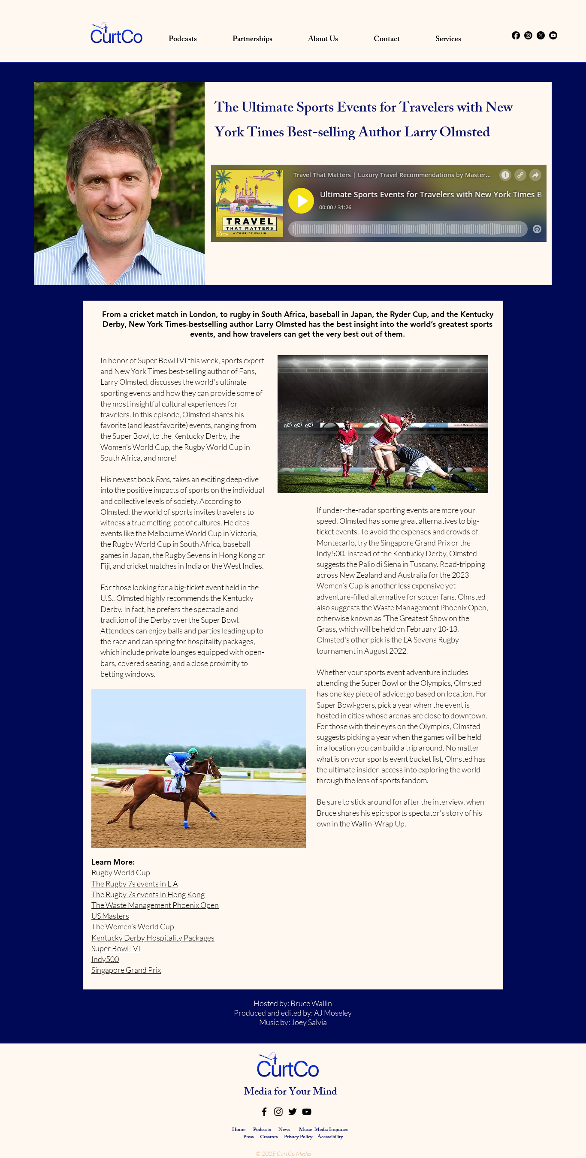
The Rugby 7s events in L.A (134, 883)
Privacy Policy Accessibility (313, 1137)
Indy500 (105, 959)
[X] (541, 35)
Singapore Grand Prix (126, 969)
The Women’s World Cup (132, 926)
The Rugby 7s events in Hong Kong (148, 894)
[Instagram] (528, 35)
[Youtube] (553, 35)
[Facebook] (516, 35)
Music (305, 1130)
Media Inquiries (330, 1130)
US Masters (110, 915)
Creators (269, 1137)
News (284, 1130)
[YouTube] (306, 1111)
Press (249, 1137)
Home (238, 1130)
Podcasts (262, 1130)
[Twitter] (292, 1111)
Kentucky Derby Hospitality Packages (152, 937)
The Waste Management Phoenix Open (155, 905)
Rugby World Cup (120, 872)
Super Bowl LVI (115, 948)
